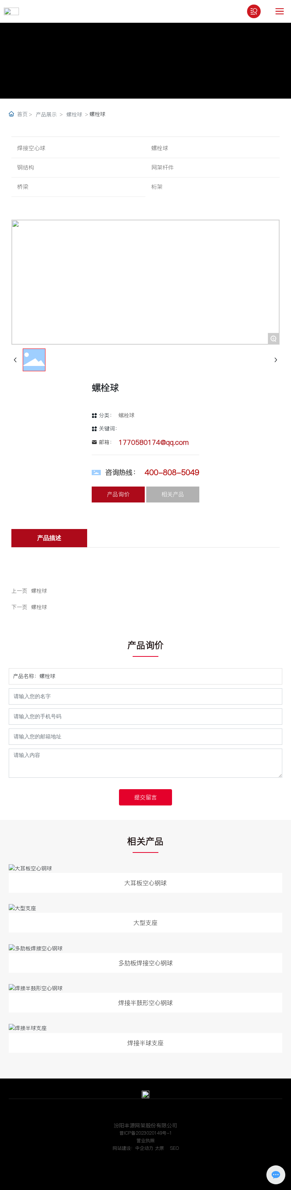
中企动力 (144, 1148)
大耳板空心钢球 (145, 883)
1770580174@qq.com (154, 442)
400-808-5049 (172, 472)
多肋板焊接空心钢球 (145, 963)
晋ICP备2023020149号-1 (145, 1133)
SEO (174, 1148)
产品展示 (46, 114)
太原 (159, 1148)
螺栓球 (74, 114)
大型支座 (145, 922)
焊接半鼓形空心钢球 (145, 1002)
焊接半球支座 (145, 1043)
